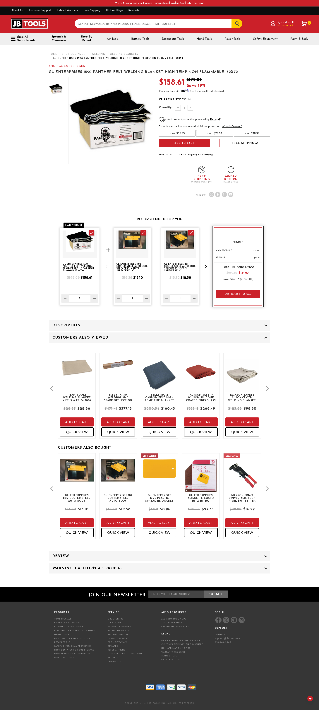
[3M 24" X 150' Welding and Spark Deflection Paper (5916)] (118, 368)
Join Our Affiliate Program (125, 654)
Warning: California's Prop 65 (87, 568)
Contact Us (114, 662)
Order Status (115, 619)
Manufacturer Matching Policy (180, 640)
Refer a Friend (117, 650)
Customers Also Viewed (80, 337)
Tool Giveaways (117, 642)
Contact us (222, 635)
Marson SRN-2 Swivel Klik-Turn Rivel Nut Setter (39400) (242, 498)
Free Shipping (91, 10)
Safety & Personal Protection (73, 646)
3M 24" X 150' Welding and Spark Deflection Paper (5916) (118, 397)
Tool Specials (62, 619)
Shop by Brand (86, 38)
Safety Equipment (265, 38)
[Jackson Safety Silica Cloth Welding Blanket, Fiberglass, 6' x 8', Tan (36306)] (242, 378)
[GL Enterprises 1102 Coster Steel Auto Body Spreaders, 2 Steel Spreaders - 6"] (76, 473)
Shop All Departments (26, 38)
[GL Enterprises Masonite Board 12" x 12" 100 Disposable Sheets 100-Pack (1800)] (200, 478)
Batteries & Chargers (67, 623)
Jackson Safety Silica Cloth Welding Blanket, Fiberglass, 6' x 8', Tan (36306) (242, 397)
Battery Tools (140, 38)
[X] (211, 194)
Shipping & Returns (119, 627)
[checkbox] (91, 232)
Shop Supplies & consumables (72, 654)
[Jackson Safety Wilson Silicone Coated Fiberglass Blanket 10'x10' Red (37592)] (200, 374)
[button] (106, 266)
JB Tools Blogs (114, 10)
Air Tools (113, 38)
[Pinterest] (224, 194)
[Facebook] (217, 194)
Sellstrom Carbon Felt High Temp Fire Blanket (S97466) (159, 397)
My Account (115, 623)
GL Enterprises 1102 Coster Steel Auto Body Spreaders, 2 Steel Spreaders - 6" (77, 498)
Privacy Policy (170, 660)
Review (60, 556)
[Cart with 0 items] (304, 24)
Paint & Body (299, 38)
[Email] (230, 194)
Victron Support (118, 635)
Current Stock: (175, 99)
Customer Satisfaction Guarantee (182, 644)
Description (66, 325)
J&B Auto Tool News (173, 619)
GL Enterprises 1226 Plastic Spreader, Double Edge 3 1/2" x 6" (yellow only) (159, 498)
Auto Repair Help (171, 623)
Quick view (77, 432)
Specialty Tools (64, 658)
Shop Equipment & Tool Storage (74, 650)
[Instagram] (241, 620)
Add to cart (76, 422)
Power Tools (232, 38)
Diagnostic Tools (173, 38)
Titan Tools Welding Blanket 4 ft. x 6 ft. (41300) (77, 397)
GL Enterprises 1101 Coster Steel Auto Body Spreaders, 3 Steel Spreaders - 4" (118, 498)
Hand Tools (204, 38)
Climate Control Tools (68, 627)
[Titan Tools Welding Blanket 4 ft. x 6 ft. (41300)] (76, 371)
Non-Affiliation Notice (175, 648)
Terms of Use (169, 656)
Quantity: (165, 107)
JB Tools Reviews (118, 638)
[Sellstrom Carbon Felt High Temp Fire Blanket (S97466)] (159, 378)
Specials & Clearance (59, 38)
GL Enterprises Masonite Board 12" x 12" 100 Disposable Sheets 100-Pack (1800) (201, 498)
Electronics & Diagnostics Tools (74, 631)
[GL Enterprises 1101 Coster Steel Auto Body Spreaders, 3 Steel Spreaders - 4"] (118, 473)
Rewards (133, 10)
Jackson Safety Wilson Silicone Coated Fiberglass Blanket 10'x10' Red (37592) (201, 397)
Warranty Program (173, 652)
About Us (17, 10)
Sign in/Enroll (285, 22)
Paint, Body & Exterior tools (72, 638)
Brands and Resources (175, 627)
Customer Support (40, 10)
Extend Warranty (67, 10)
